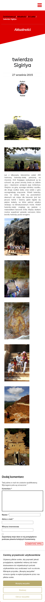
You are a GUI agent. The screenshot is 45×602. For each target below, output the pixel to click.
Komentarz (7, 489)
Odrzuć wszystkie (22, 596)
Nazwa (5, 514)
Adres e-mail (8, 519)
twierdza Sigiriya (22, 62)
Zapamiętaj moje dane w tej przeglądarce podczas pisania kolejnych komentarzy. (19, 537)
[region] (22, 576)
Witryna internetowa (10, 526)
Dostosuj (22, 590)
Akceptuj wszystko (22, 583)
